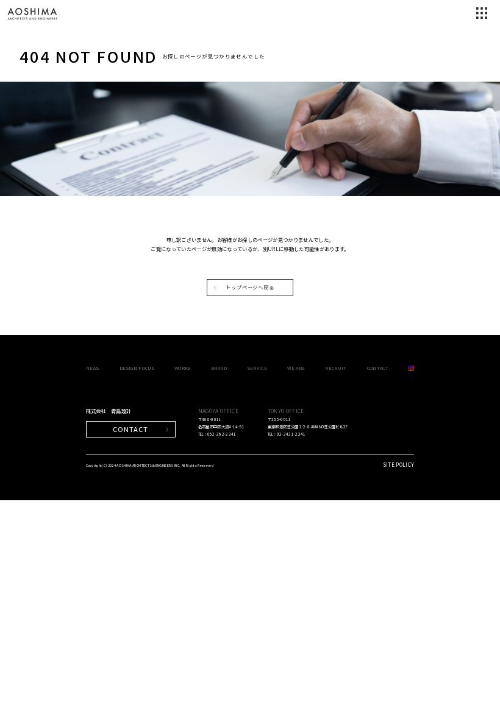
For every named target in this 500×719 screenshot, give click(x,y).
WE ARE (296, 367)
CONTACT (377, 367)
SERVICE (257, 367)
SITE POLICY (399, 464)
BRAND (219, 367)
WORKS (182, 367)
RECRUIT (335, 367)
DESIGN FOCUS (137, 367)
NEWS (92, 367)
